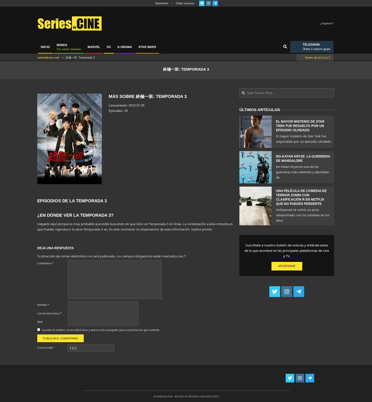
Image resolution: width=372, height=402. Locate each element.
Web (40, 322)
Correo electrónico (49, 313)
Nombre (43, 305)
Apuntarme (287, 266)
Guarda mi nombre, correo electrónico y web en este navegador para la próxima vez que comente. (101, 330)
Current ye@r (46, 347)
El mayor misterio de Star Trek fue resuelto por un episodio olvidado (300, 126)
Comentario (45, 263)
